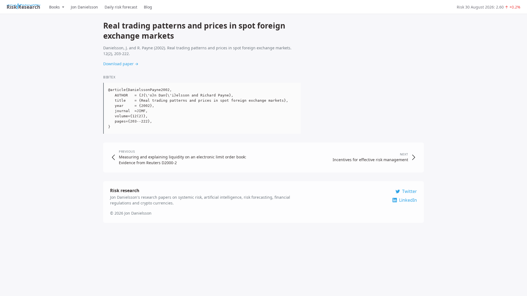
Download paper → (120, 63)
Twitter (409, 191)
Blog (148, 7)
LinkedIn (408, 200)
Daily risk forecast (121, 7)
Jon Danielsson (84, 7)
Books (54, 7)
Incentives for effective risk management (370, 159)
